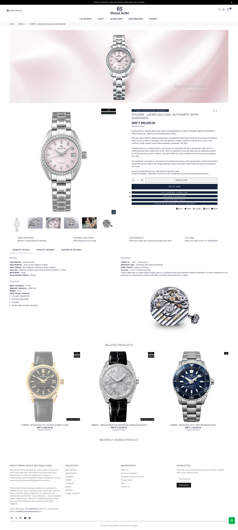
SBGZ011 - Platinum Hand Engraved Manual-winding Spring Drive (119, 425)
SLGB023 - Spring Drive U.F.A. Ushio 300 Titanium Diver (193, 425)
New (108, 110)
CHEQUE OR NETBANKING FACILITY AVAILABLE (174, 203)
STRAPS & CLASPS (72, 493)
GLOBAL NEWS (116, 19)
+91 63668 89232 (32, 509)
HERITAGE (69, 483)
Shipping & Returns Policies (132, 476)
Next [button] (114, 161)
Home (12, 24)
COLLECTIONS (86, 19)
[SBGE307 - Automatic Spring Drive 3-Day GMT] (216, 110)
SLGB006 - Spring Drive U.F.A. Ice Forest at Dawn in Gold (45, 425)
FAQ (122, 483)
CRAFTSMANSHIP (136, 19)
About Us (124, 470)
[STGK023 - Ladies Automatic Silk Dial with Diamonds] (214, 110)
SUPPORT (153, 19)
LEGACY (101, 19)
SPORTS (68, 480)
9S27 (133, 262)
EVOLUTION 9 (71, 473)
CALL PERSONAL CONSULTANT (174, 192)
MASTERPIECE (71, 470)
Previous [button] (13, 161)
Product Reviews (45, 250)
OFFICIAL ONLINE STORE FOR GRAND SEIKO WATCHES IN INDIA (119, 2)
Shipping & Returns (71, 250)
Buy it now (175, 186)
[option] (63, 162)
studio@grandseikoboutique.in (28, 511)
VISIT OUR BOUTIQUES (174, 200)
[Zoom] (113, 212)
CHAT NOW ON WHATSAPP (174, 196)
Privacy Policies (127, 480)
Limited (151, 356)
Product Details (21, 250)
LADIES (68, 486)
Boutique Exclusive (108, 113)
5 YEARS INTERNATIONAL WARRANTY (150, 110)
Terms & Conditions (129, 473)
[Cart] (228, 9)
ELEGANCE (69, 476)
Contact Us (125, 486)
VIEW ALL (21, 24)
